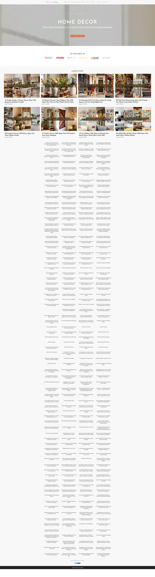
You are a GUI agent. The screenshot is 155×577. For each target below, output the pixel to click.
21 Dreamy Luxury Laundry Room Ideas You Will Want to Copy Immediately (103, 156)
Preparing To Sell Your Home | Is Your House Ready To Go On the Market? (86, 548)
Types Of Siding (103, 326)
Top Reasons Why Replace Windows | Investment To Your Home (68, 496)
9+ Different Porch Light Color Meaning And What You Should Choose (51, 322)
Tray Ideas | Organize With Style (103, 262)
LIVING (82, 2)
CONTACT (82, 560)
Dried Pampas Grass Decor (69, 410)
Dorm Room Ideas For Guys (86, 267)
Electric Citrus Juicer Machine (68, 299)
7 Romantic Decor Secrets (69, 342)
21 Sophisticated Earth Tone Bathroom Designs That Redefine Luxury (103, 168)
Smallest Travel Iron (51, 363)
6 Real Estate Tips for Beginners (86, 523)
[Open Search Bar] (108, 2)
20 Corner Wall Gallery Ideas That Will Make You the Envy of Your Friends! (51, 150)
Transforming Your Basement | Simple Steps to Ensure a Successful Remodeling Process (103, 428)
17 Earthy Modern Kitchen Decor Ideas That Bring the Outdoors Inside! (20, 101)
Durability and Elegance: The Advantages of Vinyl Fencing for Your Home (86, 364)
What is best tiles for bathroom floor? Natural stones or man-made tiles (68, 554)
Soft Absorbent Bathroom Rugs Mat (68, 420)
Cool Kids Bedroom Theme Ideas (69, 337)
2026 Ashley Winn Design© (77, 567)
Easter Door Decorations (51, 352)
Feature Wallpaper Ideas (51, 326)
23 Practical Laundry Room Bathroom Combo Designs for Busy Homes (51, 156)
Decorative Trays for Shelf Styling (103, 267)
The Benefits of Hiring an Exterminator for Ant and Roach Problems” (69, 353)
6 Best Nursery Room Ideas (103, 342)
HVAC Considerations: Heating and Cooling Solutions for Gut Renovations (69, 377)
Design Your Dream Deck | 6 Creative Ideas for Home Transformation (86, 383)
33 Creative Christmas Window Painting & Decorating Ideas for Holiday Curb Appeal (103, 230)
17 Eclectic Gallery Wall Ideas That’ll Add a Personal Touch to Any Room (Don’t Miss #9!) (51, 144)
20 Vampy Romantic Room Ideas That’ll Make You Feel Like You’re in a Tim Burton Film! (69, 150)
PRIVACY (78, 560)
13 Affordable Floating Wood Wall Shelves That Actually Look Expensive (69, 197)
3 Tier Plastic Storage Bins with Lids (51, 382)
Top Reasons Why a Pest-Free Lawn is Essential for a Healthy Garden (103, 459)
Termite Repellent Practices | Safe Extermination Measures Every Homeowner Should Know (86, 389)
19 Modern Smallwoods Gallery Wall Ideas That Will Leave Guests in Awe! (86, 144)
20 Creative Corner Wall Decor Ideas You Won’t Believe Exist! (20, 134)
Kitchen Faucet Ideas (68, 347)
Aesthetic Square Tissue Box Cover (103, 358)
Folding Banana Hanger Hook (86, 358)
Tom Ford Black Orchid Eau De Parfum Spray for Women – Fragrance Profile (51, 389)
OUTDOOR (103, 2)
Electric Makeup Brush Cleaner (51, 337)
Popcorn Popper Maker (69, 400)
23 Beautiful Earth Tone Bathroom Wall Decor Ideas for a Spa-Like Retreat (103, 162)
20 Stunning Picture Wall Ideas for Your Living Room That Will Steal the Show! (69, 144)
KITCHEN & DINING (75, 2)
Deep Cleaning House (103, 347)
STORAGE (93, 2)
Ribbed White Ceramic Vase (69, 448)
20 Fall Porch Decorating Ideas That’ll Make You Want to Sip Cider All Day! (132, 101)
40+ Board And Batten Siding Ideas (68, 320)
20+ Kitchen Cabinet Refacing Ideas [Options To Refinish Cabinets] (103, 554)
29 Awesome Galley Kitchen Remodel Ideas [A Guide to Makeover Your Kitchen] (69, 542)
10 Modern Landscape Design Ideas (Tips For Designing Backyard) (86, 507)
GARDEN (98, 2)
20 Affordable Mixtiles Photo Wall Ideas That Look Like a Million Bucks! (132, 134)
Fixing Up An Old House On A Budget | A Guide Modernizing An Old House (86, 370)
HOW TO (87, 2)
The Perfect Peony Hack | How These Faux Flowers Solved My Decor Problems (51, 289)
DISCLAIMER (73, 560)
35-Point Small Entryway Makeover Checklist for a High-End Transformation (51, 219)
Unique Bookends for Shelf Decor (69, 267)
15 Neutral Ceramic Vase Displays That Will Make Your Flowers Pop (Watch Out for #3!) (57, 101)
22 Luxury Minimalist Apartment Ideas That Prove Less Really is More (51, 168)
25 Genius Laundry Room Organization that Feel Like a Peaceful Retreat (86, 156)
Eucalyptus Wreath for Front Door (86, 427)
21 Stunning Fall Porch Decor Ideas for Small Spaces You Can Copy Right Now (95, 101)
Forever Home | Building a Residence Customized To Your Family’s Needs (103, 422)
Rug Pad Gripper (51, 342)
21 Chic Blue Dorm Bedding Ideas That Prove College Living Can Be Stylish (51, 175)
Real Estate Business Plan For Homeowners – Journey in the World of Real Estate (86, 513)
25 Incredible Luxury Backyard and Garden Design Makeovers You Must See (86, 186)
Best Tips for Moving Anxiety (103, 337)
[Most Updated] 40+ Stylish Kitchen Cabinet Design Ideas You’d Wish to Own (103, 548)
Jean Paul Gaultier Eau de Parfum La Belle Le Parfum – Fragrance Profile (51, 395)
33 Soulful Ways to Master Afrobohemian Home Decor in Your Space (68, 219)
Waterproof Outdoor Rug (86, 458)
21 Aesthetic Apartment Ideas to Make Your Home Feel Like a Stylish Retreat (69, 247)
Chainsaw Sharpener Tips (103, 331)
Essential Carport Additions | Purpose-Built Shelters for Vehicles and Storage (51, 370)
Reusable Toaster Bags (69, 358)
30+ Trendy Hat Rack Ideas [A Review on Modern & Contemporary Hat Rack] (69, 548)
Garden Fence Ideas (86, 326)
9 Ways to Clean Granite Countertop (86, 304)
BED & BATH (66, 2)
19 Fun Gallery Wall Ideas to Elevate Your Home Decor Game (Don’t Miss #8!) (94, 134)
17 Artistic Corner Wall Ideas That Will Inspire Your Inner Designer (58, 134)
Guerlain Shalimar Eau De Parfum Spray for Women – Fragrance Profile (69, 389)
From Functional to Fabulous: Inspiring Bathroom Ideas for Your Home (86, 310)
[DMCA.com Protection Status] (77, 563)
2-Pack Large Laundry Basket (51, 433)
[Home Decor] (52, 2)
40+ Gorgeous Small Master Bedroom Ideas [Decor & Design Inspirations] (69, 525)
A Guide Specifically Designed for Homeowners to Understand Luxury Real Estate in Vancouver (51, 536)
